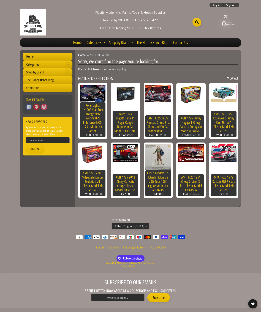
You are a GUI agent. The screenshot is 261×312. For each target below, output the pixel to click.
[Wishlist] (252, 303)
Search (99, 247)
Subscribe (34, 149)
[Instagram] (44, 107)
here (96, 69)
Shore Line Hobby (129, 263)
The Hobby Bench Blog (152, 42)
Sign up (230, 5)
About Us (113, 247)
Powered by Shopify (130, 266)
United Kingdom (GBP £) (129, 226)
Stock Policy (158, 247)
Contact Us (180, 42)
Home (77, 42)
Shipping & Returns (135, 247)
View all (232, 78)
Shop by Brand (121, 43)
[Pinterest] (36, 107)
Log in (217, 5)
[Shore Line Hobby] (33, 22)
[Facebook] (29, 107)
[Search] (196, 22)
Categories (96, 43)
